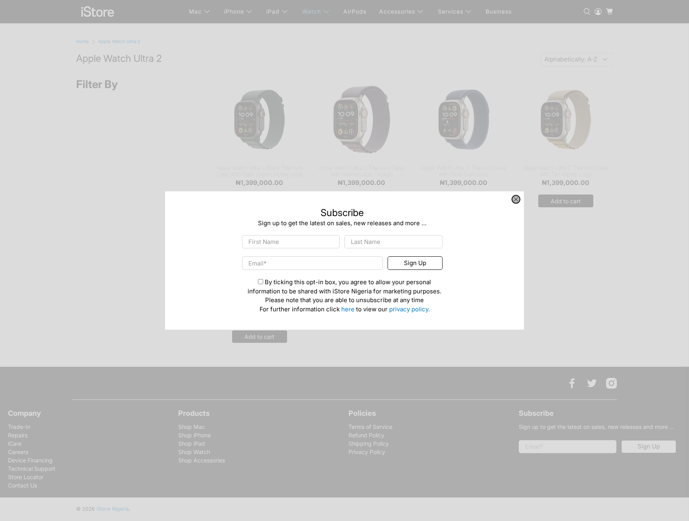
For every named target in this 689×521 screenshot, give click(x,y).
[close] (516, 199)
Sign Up (415, 263)
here (347, 309)
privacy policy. (409, 309)
